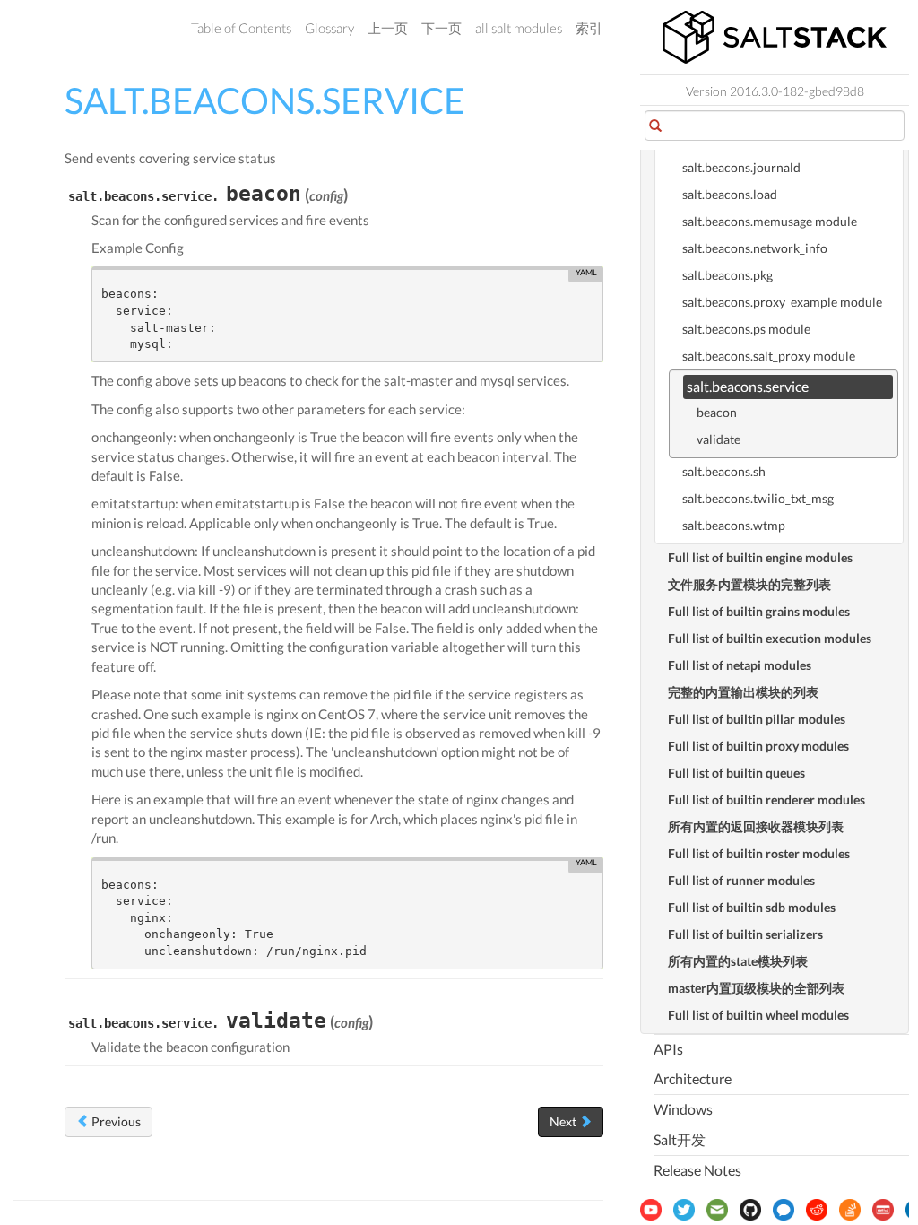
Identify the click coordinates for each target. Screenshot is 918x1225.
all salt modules (518, 28)
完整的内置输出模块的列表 (743, 691)
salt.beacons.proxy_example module (782, 301)
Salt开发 (680, 1139)
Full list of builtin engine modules (760, 557)
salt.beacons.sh (724, 471)
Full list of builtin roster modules (759, 853)
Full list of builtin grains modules (759, 611)
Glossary (329, 28)
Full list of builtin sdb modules (752, 907)
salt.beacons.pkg (727, 274)
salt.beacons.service (748, 386)
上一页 (388, 28)
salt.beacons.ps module (746, 328)
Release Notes (697, 1169)
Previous (115, 1121)
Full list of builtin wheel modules (758, 1014)
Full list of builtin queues (736, 772)
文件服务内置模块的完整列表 (749, 584)
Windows (683, 1108)
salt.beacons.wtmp (733, 525)
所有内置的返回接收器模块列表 (756, 826)
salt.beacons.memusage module (769, 221)
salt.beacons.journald (741, 167)
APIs (668, 1048)
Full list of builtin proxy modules (758, 745)
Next (564, 1121)
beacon (717, 412)
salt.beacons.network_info (754, 248)
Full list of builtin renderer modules (766, 799)
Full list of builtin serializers (745, 934)
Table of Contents (241, 28)
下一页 (441, 28)
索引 (589, 28)
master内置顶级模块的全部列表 (756, 987)
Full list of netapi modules (739, 665)
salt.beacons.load (729, 194)
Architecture (693, 1078)
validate (718, 439)
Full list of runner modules (741, 880)
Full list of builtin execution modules (769, 638)
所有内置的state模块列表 (738, 961)
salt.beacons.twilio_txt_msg (758, 498)
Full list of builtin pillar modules (756, 718)
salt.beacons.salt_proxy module (768, 355)
